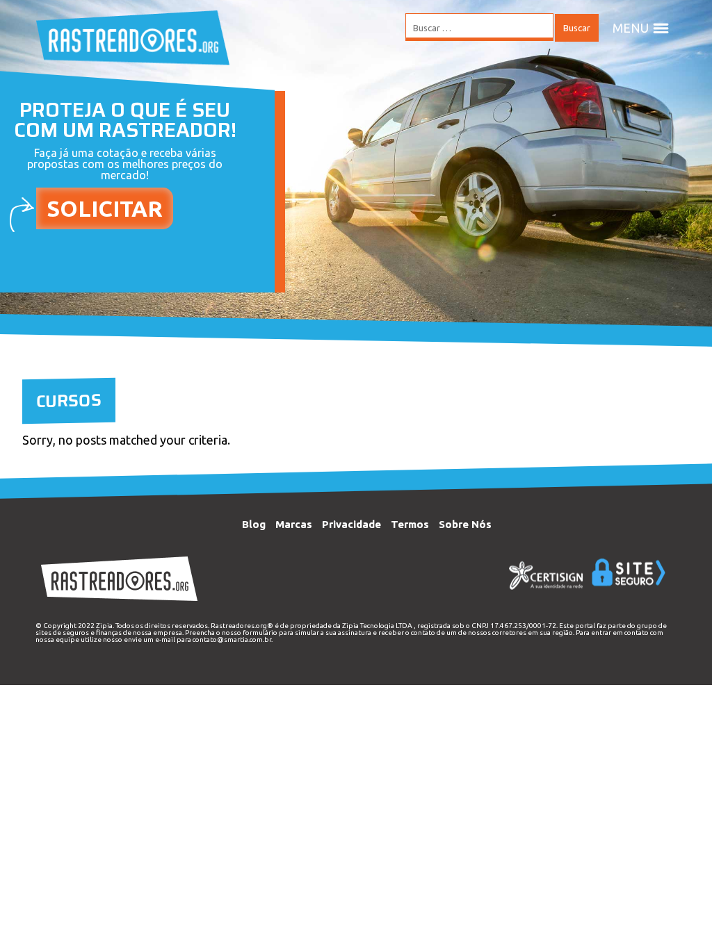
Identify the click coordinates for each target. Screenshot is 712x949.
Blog (254, 524)
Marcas (293, 524)
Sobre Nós (465, 524)
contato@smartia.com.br (232, 639)
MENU (631, 28)
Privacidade (351, 524)
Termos (410, 524)
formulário (260, 632)
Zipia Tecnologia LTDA (377, 625)
